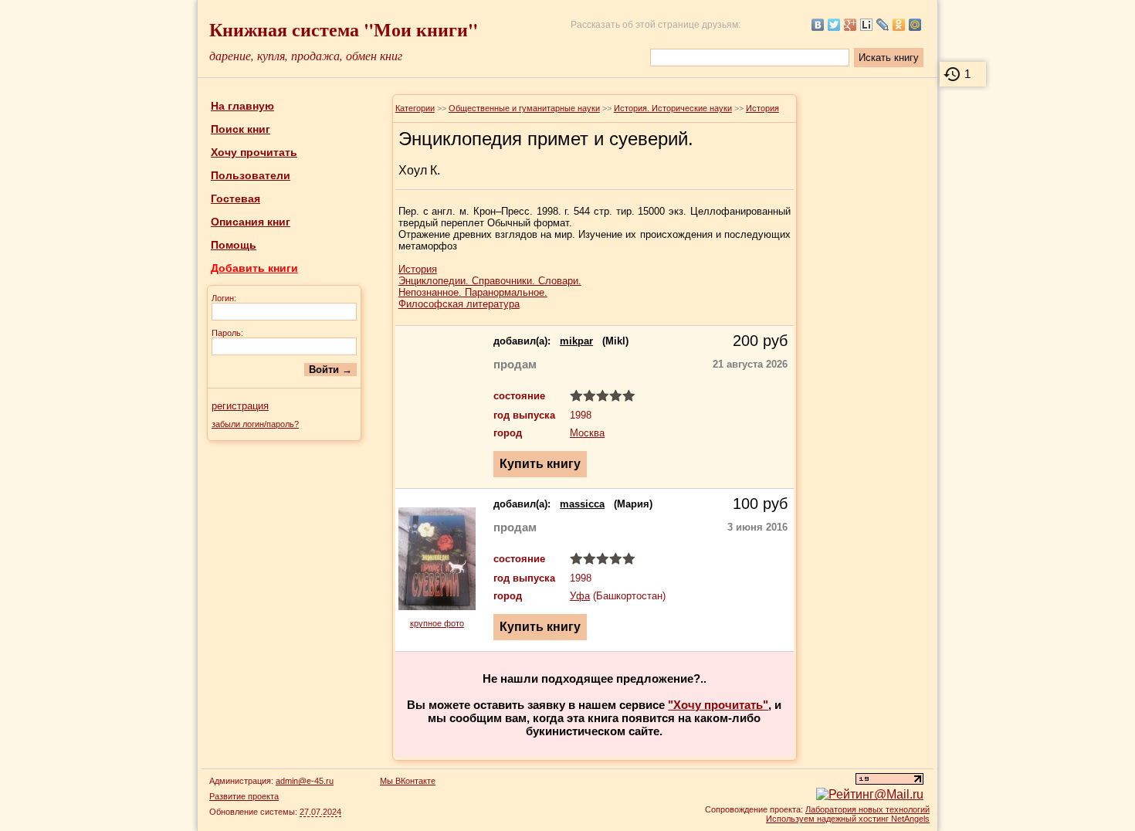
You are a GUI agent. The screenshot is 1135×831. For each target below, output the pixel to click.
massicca (582, 504)
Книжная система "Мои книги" (343, 28)
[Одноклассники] (899, 25)
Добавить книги (254, 268)
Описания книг (250, 221)
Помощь (233, 245)
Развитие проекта (244, 796)
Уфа (580, 596)
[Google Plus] (850, 25)
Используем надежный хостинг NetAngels (848, 818)
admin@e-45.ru (305, 780)
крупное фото (437, 623)
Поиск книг (240, 129)
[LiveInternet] (867, 25)
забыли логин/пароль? (255, 424)
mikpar (576, 341)
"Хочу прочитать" (718, 704)
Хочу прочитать (254, 152)
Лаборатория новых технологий (867, 809)
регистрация (240, 406)
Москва (587, 433)
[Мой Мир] (915, 25)
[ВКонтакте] (818, 25)
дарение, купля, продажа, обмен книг (305, 55)
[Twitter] (834, 25)
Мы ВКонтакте (407, 780)
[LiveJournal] (883, 25)
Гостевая (235, 198)
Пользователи (250, 175)
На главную (242, 106)
